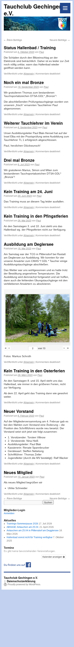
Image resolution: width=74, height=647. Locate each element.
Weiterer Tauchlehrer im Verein (33, 123)
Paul (41, 51)
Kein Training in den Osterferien (34, 370)
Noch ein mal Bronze (24, 82)
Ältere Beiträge (13, 39)
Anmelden (9, 513)
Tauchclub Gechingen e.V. (33, 9)
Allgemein (29, 73)
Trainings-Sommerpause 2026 (22, 523)
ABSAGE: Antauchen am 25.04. (23, 527)
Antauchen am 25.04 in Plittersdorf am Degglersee (33, 530)
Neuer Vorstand (19, 411)
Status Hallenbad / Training (30, 47)
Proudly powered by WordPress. (24, 584)
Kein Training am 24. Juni (28, 191)
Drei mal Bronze (19, 160)
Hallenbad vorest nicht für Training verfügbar (30, 537)
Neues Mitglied (18, 472)
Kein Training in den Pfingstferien (36, 216)
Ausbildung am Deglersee (29, 244)
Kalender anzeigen (53, 556)
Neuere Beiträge (60, 39)
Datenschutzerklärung (21, 581)
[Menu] (65, 8)
